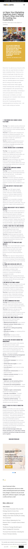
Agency (19, 22)
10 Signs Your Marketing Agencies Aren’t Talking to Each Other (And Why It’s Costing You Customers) (14, 515)
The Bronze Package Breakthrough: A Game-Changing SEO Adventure (13, 451)
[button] (12, 472)
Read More (8, 467)
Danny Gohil (7, 22)
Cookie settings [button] (13, 546)
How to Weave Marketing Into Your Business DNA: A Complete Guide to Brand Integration (13, 522)
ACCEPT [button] (21, 546)
